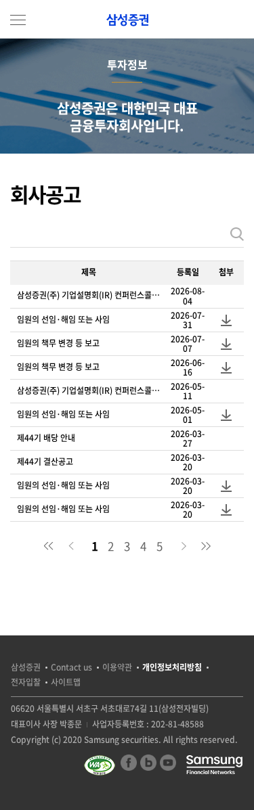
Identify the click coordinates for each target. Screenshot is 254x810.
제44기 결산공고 (45, 461)
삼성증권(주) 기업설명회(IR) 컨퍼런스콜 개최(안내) (88, 295)
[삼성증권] (127, 20)
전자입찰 (26, 682)
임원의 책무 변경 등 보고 (58, 343)
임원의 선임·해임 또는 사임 (63, 319)
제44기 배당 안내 (46, 438)
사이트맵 (66, 682)
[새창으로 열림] (101, 765)
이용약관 (117, 667)
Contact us (71, 667)
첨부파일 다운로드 (226, 320)
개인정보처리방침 (172, 667)
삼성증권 (26, 667)
